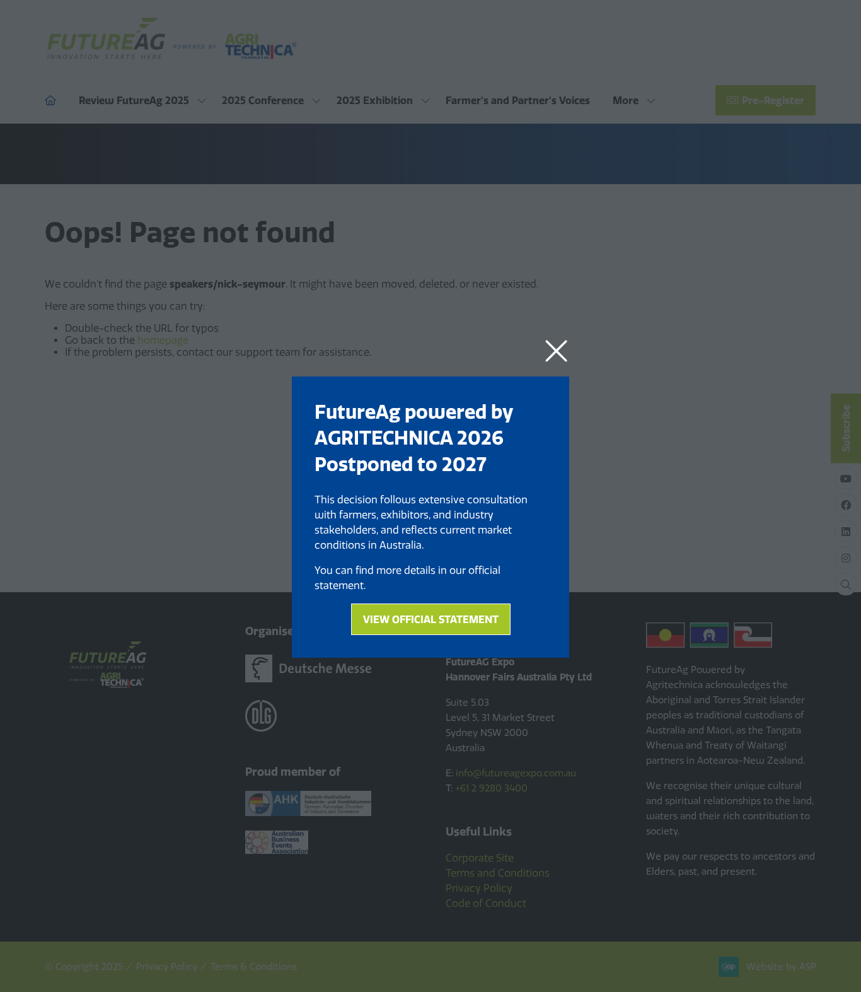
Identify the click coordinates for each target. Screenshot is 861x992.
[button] (556, 351)
